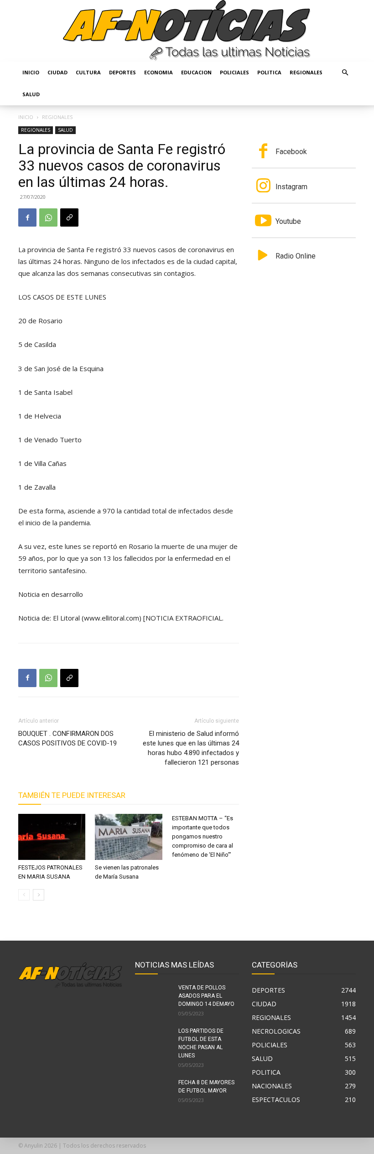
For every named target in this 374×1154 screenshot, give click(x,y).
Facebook (291, 151)
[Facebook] (27, 217)
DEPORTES (122, 72)
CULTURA (88, 72)
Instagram (291, 186)
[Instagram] (263, 186)
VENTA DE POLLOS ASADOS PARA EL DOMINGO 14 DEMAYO (206, 995)
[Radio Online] (263, 256)
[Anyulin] (187, 31)
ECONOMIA (158, 72)
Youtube (288, 221)
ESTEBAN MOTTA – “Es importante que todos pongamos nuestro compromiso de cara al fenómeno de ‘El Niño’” (202, 836)
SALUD (31, 94)
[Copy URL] (69, 217)
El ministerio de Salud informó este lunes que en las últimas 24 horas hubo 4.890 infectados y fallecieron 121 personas (191, 748)
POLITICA (269, 72)
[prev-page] (24, 894)
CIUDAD (57, 72)
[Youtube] (263, 221)
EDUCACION (196, 72)
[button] (345, 72)
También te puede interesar (71, 795)
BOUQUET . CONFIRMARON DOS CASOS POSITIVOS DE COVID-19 (67, 738)
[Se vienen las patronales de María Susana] (128, 837)
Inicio (30, 72)
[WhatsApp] (48, 217)
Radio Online (295, 256)
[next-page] (38, 894)
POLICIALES (234, 72)
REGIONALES (306, 72)
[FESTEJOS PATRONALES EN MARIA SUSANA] (51, 837)
